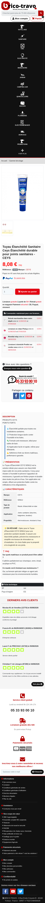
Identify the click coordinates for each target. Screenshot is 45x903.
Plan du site (7, 799)
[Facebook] (16, 396)
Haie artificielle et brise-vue (12, 834)
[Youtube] (13, 891)
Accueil (4, 161)
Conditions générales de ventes (14, 788)
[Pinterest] (29, 396)
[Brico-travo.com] (19, 5)
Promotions (22, 144)
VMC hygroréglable (10, 817)
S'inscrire (38, 772)
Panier (39, 18)
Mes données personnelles (12, 866)
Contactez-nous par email (12, 809)
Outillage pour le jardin (11, 836)
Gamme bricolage (16, 161)
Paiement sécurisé (9, 850)
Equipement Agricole (10, 842)
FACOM (6, 828)
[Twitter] (23, 396)
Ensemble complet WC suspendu (14, 820)
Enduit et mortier (9, 839)
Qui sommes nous (9, 782)
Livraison (6, 785)
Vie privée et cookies (10, 880)
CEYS (28, 270)
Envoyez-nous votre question (16, 368)
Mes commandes (9, 871)
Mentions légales (9, 796)
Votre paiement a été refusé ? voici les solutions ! (20, 853)
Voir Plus (22, 154)
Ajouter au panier (28, 292)
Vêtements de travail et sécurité (14, 825)
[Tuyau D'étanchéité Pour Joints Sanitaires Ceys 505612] (7, 228)
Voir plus (37, 684)
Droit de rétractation (10, 793)
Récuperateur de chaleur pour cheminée (17, 831)
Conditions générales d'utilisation (14, 790)
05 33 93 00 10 (22, 710)
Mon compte (21, 18)
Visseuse (6, 823)
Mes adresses (8, 869)
